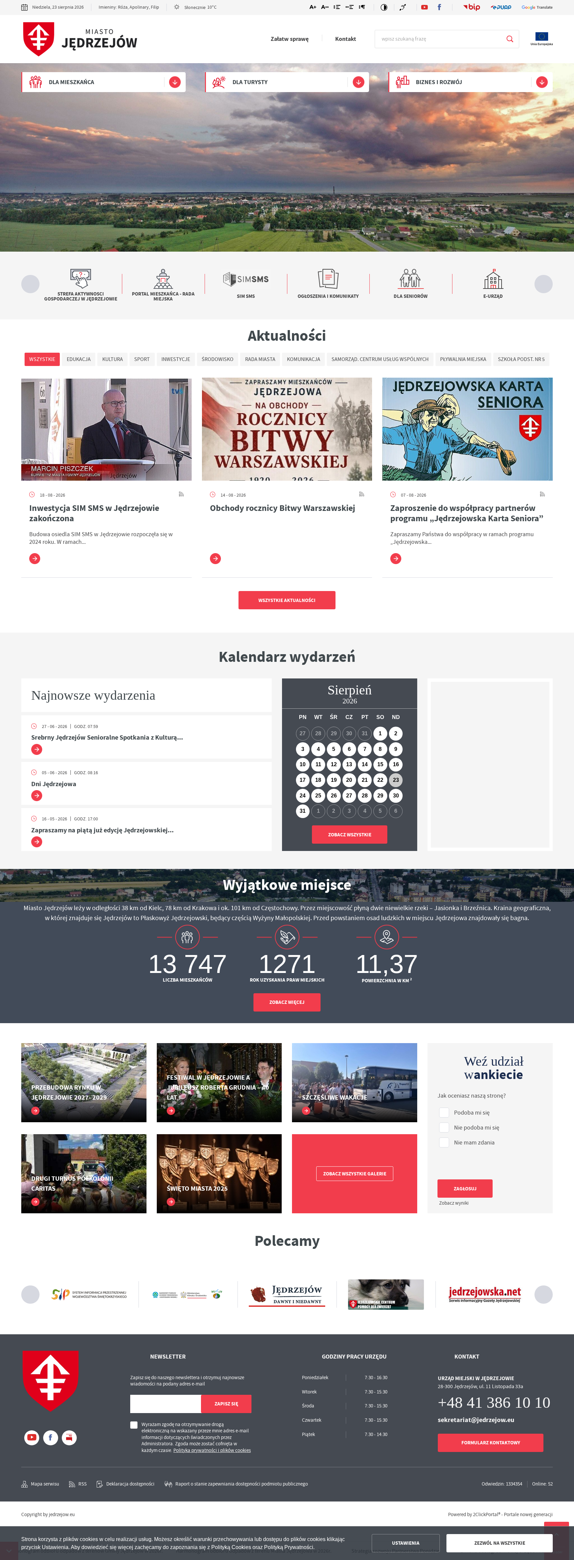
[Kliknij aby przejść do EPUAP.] (501, 7)
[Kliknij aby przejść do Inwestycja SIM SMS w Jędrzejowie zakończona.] (106, 429)
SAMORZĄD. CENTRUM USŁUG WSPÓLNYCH (380, 359)
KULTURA (112, 359)
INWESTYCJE (175, 359)
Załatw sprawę (290, 39)
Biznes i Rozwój (439, 82)
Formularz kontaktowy (492, 1442)
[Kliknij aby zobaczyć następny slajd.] (543, 284)
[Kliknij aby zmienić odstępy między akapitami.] (361, 8)
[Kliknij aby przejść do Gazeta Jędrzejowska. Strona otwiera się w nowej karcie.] (385, 1294)
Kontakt (345, 39)
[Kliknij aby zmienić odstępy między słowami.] (349, 8)
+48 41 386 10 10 (494, 1402)
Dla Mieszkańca (71, 82)
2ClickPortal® (486, 1514)
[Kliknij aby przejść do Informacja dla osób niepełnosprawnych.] (404, 7)
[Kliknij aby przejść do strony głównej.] (79, 39)
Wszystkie (42, 359)
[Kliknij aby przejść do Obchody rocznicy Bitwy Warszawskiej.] (287, 429)
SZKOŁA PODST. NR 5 (521, 359)
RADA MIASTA (260, 359)
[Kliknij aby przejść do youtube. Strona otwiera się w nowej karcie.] (424, 7)
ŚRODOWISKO (218, 359)
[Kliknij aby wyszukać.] (510, 39)
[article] (146, 736)
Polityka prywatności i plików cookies (215, 1450)
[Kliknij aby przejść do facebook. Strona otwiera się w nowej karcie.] (439, 7)
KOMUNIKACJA (303, 359)
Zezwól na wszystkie (499, 1543)
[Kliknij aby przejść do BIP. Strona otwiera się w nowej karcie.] (471, 7)
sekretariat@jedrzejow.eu (480, 1419)
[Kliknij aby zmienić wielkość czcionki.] (313, 8)
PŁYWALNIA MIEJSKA (463, 359)
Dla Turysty (250, 82)
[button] (293, 691)
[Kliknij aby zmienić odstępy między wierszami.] (337, 8)
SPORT (142, 359)
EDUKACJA (79, 359)
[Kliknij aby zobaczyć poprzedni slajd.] (30, 284)
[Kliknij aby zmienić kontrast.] (384, 7)
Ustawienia (406, 1543)
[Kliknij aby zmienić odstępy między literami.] (325, 8)
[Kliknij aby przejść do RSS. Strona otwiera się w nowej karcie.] (181, 494)
